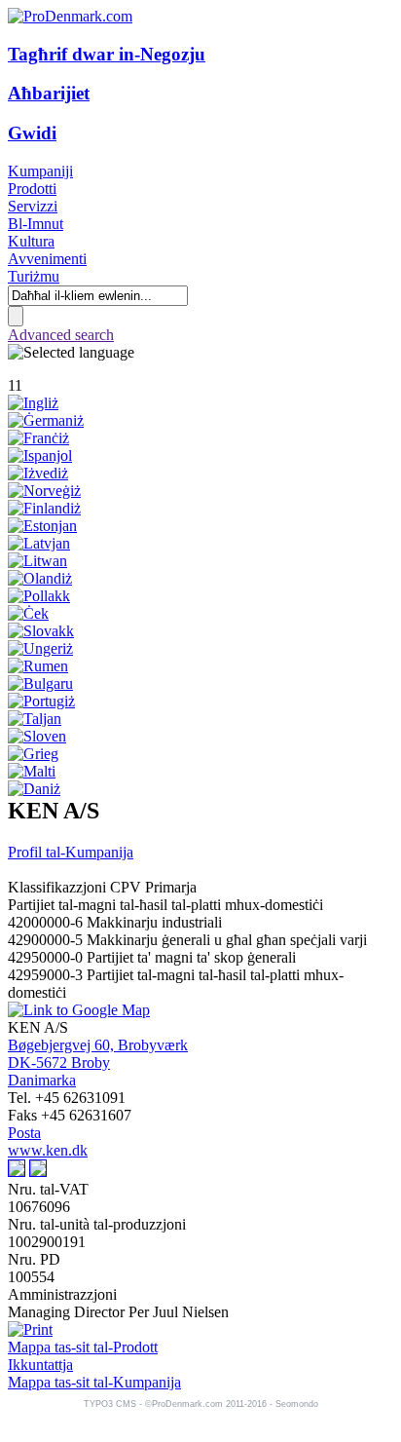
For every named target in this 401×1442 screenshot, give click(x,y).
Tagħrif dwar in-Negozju (106, 54)
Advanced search (61, 334)
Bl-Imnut (35, 223)
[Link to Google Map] (79, 1010)
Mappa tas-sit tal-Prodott (83, 1347)
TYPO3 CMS (110, 1404)
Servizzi (32, 206)
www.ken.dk (48, 1150)
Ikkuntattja (40, 1364)
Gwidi (32, 133)
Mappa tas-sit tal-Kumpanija (94, 1382)
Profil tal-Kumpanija (70, 852)
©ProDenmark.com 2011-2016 (206, 1404)
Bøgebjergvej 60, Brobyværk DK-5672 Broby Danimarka (98, 1062)
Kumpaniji (40, 171)
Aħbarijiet (49, 93)
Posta (24, 1132)
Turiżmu (33, 276)
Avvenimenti (47, 258)
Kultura (31, 241)
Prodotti (32, 188)
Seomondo (296, 1404)
